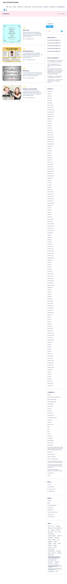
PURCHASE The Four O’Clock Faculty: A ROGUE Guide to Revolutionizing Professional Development (54, 72)
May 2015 (49, 376)
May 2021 (49, 212)
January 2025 (50, 134)
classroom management (52, 535)
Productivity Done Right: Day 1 (53, 51)
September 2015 (50, 367)
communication (50, 537)
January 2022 (50, 194)
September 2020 (50, 230)
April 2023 (49, 159)
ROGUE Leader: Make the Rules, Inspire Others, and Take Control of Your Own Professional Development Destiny (55, 448)
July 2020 (49, 235)
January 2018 (50, 303)
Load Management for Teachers (55, 61)
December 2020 (50, 223)
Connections (57, 537)
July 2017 (49, 317)
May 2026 (49, 98)
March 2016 (49, 353)
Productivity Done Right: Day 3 (54, 45)
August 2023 (50, 157)
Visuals (48, 475)
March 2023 (49, 162)
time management (51, 571)
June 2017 (49, 319)
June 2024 (49, 150)
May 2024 (49, 153)
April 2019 (49, 269)
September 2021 (50, 203)
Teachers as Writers (51, 456)
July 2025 (49, 121)
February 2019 (50, 273)
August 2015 (49, 369)
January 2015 (50, 385)
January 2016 (50, 358)
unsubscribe (50, 23)
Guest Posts (49, 435)
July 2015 (49, 371)
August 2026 (50, 91)
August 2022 (50, 178)
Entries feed (51, 486)
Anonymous (49, 419)
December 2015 (50, 360)
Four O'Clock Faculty (10, 2)
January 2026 (50, 107)
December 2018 (50, 278)
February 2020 (50, 246)
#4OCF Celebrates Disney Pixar (53, 397)
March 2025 (49, 130)
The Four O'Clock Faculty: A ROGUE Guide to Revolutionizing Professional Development (54, 466)
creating (49, 539)
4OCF (53, 526)
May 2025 (49, 125)
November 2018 (50, 280)
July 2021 (49, 207)
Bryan (24, 68)
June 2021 (49, 210)
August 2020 (50, 232)
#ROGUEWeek (50, 404)
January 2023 (50, 166)
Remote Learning (50, 554)
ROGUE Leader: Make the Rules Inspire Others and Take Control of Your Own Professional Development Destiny (54, 557)
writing (57, 571)
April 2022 (49, 187)
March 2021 (49, 216)
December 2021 (50, 196)
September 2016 (50, 339)
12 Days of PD (50, 406)
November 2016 (50, 335)
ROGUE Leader (50, 509)
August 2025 (50, 118)
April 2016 (49, 351)
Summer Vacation (51, 454)
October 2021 (50, 200)
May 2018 (49, 294)
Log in (50, 484)
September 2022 (50, 175)
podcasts (54, 545)
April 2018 (49, 296)
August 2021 (49, 205)
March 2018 (49, 298)
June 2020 (49, 237)
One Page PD (50, 445)
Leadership (50, 543)
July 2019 (49, 262)
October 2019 (50, 255)
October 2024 (50, 141)
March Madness (50, 440)
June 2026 (49, 96)
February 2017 (50, 328)
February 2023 (50, 164)
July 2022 (49, 180)
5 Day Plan (49, 410)
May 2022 (49, 185)
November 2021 (50, 198)
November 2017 (50, 308)
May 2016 (49, 349)
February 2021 (50, 219)
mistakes (59, 543)
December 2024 (50, 137)
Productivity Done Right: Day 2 (54, 48)
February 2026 (50, 105)
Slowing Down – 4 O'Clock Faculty (54, 76)
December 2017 (50, 305)
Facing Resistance (28, 51)
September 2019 (50, 257)
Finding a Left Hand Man (30, 89)
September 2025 (50, 116)
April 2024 (49, 155)
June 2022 (49, 182)
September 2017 (50, 312)
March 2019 (49, 271)
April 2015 (49, 378)
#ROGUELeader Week (51, 401)
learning (54, 543)
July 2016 (49, 344)
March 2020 (49, 244)
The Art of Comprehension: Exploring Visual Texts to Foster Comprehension (55, 462)
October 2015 (50, 365)
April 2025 (49, 128)
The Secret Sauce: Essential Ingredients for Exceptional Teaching (54, 470)
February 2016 (50, 355)
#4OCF (49, 394)
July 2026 (49, 93)
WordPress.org (52, 491)
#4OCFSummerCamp (51, 399)
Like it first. (26, 30)
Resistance (26, 71)
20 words (49, 408)
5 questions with (50, 415)
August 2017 (49, 314)
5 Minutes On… (50, 413)
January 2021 (50, 221)
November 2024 (50, 139)
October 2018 (50, 282)
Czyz (24, 86)
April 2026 (49, 100)
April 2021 (49, 214)
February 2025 (50, 132)
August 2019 (49, 260)
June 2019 (49, 264)
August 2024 (50, 146)
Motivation (50, 545)
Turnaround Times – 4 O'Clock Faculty (55, 79)
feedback (55, 541)
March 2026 (49, 102)
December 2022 (50, 169)
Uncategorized (50, 473)
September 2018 (50, 285)
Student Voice (57, 561)
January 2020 (50, 248)
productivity (50, 547)
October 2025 (50, 114)
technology (56, 563)
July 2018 (49, 289)
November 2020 (50, 226)
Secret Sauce (50, 452)
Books (48, 503)
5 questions (58, 526)
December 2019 (50, 251)
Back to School (50, 424)
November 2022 (50, 171)
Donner (48, 433)
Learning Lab (50, 438)
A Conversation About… (52, 417)
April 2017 (49, 324)
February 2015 (50, 383)
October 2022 (50, 173)
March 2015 (49, 381)
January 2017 (50, 330)
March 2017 (49, 326)
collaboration (59, 535)
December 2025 (50, 109)
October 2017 (50, 310)
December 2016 (50, 333)
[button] (62, 31)
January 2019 (50, 276)
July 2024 (49, 148)
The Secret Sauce (50, 516)
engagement (50, 541)
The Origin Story (50, 514)
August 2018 (49, 287)
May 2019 (49, 267)
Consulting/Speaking (51, 505)
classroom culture (51, 533)
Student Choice (50, 561)
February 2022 (50, 191)
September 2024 (50, 143)
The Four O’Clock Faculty (52, 512)
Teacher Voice (50, 563)
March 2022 (49, 189)
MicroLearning (50, 442)
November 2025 (50, 112)
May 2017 (49, 321)
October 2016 (50, 337)
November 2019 (50, 253)
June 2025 (49, 123)
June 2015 (49, 374)
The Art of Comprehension (52, 458)
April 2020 (49, 241)
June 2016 (49, 346)
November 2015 (50, 362)
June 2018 (49, 292)
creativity (54, 539)
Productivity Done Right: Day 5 (54, 40)
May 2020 (49, 239)
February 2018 (50, 301)
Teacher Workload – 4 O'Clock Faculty (55, 60)
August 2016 (49, 342)
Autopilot (49, 422)
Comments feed (52, 489)
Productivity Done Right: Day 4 (54, 42)
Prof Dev (55, 547)
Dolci (48, 431)
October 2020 (50, 228)
